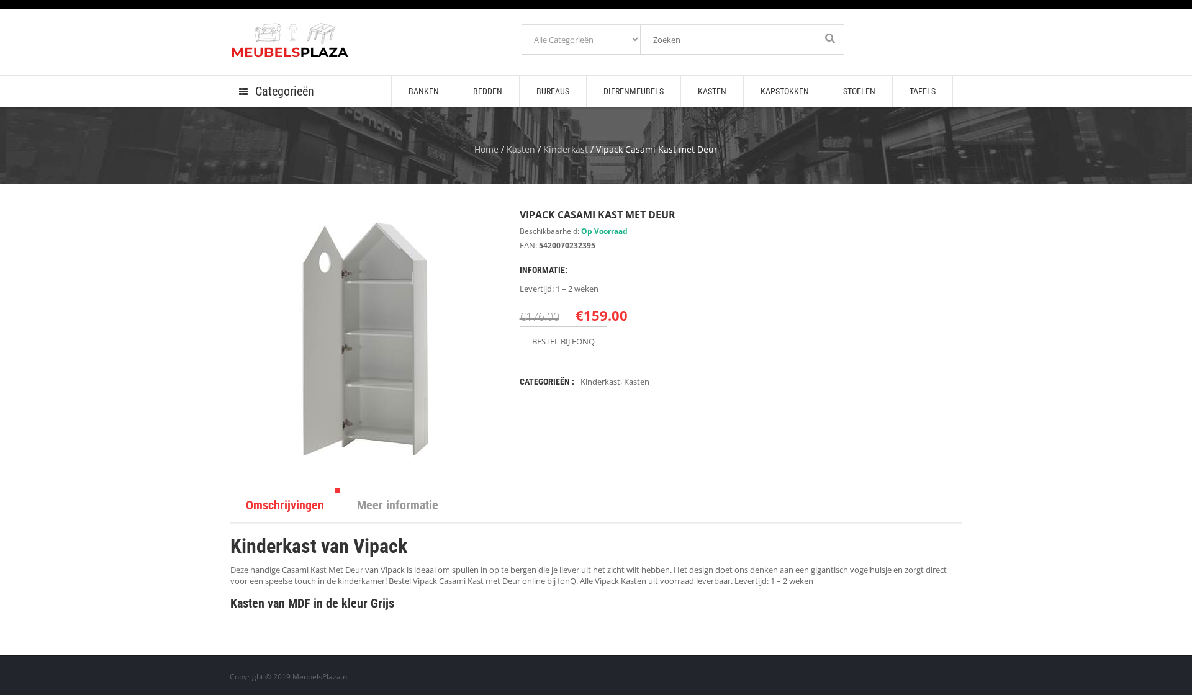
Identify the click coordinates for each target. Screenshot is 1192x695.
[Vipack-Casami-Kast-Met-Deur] (365, 338)
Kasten (521, 149)
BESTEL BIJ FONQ (563, 341)
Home (486, 149)
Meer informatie (397, 505)
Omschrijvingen (285, 505)
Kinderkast (565, 149)
